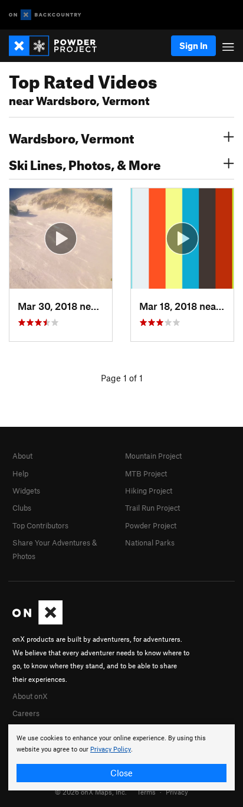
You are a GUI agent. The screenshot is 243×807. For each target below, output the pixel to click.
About (22, 455)
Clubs (21, 507)
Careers (26, 713)
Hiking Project (148, 490)
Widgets (26, 490)
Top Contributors (40, 525)
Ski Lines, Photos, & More (85, 163)
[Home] (59, 45)
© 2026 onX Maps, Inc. (91, 792)
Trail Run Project (152, 507)
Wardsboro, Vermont (71, 137)
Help (20, 473)
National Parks (150, 542)
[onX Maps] (37, 621)
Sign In (193, 45)
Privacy (177, 792)
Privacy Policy (110, 749)
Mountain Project (153, 455)
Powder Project (150, 525)
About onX (30, 696)
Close (121, 772)
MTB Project (146, 473)
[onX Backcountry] (45, 15)
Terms (146, 792)
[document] (121, 757)
